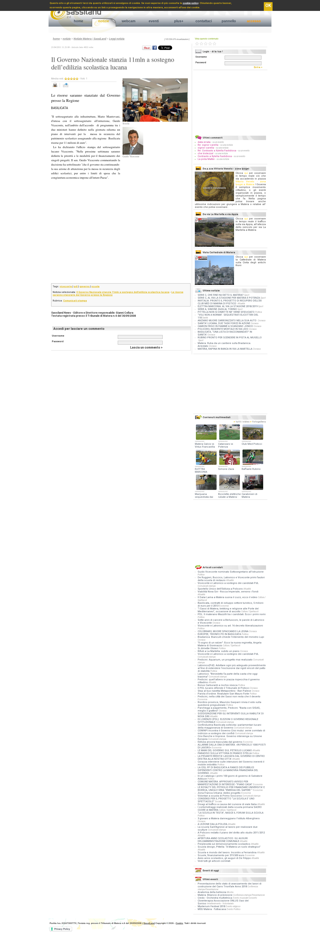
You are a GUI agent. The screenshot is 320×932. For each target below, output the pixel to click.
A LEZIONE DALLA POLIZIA (213, 824)
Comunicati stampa (75, 300)
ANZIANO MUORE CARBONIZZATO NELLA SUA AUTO (227, 320)
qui (246, 173)
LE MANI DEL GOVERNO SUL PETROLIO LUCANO (225, 750)
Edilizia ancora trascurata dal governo (220, 741)
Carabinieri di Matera (249, 495)
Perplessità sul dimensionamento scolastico (224, 844)
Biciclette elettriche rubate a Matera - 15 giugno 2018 (229, 497)
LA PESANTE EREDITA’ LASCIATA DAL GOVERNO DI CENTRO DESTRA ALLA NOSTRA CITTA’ (231, 757)
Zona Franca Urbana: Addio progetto (219, 793)
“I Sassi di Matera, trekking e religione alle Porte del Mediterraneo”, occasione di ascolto (228, 610)
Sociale (218, 801)
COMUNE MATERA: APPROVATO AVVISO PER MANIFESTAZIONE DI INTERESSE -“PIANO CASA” (225, 783)
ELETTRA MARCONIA (201, 470)
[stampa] (56, 87)
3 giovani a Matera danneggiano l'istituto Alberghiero (229, 818)
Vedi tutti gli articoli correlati (214, 861)
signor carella (206, 147)
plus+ (178, 21)
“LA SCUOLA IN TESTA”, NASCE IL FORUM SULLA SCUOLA (230, 812)
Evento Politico (234, 909)
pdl (76, 286)
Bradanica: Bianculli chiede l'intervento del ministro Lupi (231, 637)
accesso (254, 21)
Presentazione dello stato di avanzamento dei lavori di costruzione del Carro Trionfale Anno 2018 (229, 885)
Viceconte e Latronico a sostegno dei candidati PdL (228, 583)
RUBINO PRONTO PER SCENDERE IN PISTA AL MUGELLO (230, 337)
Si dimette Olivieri (208, 648)
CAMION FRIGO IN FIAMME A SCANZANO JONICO (225, 326)
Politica (258, 312)
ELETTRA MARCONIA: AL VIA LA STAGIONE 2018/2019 (228, 306)
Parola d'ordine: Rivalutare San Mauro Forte (224, 693)
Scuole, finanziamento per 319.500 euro (221, 855)
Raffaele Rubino (251, 469)
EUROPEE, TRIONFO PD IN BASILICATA (220, 634)
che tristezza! (205, 153)
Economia (224, 606)
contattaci (203, 21)
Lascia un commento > (146, 347)
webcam (128, 21)
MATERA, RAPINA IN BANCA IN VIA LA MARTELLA (225, 348)
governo (84, 286)
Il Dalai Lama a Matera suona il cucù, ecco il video (228, 597)
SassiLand (149, 923)
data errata (204, 142)
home (78, 21)
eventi (154, 21)
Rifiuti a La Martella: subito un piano (219, 651)
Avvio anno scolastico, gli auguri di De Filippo (224, 858)
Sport (246, 295)
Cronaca (261, 320)
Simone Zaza (226, 469)
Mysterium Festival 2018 (211, 906)
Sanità (205, 317)
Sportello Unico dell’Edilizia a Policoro (220, 588)
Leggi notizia (117, 38)
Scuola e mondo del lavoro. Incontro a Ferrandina (227, 852)
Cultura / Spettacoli (249, 611)
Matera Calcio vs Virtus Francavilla (205, 445)
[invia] (70, 87)
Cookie (179, 923)
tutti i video (241, 421)
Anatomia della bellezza (212, 892)
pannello (229, 21)
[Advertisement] (155, 185)
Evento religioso (233, 906)
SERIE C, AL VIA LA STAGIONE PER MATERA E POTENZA (229, 297)
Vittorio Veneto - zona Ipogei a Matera (251, 183)
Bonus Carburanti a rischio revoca (218, 685)
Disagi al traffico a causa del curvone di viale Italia (227, 804)
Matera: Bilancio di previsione (215, 895)
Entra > (259, 67)
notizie (103, 21)
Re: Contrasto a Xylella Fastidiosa (217, 150)
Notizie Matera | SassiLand (90, 38)
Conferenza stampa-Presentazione (249, 895)
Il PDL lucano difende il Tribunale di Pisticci (224, 688)
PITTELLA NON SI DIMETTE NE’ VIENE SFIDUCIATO (226, 312)
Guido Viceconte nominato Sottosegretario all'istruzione (231, 571)
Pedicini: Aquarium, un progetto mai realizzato (225, 659)
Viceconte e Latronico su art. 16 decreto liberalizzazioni (230, 625)
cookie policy (190, 3)
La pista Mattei (206, 159)
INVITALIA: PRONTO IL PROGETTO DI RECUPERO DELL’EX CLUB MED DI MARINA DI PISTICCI (230, 302)
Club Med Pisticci (252, 444)
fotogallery (258, 421)
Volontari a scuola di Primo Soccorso (220, 795)
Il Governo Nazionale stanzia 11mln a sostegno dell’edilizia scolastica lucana (122, 292)
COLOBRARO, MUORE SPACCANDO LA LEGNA (223, 631)
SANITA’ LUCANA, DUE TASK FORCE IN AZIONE (224, 323)
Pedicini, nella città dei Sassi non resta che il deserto (229, 696)
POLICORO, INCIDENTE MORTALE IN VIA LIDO (223, 329)
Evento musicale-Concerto (245, 898)
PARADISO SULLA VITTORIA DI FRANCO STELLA (225, 753)
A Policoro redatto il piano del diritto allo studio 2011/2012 (231, 832)
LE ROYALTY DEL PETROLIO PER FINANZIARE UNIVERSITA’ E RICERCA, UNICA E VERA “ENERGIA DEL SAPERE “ (231, 789)
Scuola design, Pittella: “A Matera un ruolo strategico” (229, 846)
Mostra (230, 892)
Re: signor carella (208, 145)
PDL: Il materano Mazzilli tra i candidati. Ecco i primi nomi (232, 614)
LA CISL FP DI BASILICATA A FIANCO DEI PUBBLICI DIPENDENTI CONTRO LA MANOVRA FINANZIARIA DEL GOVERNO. (228, 770)
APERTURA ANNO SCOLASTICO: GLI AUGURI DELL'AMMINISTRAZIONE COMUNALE (223, 840)
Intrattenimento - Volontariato (220, 903)
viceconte (66, 286)
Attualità (241, 303)
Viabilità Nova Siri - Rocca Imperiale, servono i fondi (228, 591)
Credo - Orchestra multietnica (215, 897)
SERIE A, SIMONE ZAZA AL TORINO (217, 309)
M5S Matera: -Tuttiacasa (212, 909)
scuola (95, 286)
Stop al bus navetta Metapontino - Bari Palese (225, 690)
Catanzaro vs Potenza (225, 445)
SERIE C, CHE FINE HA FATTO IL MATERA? (221, 295)
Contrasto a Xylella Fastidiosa (215, 156)
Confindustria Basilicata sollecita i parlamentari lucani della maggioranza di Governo (229, 726)
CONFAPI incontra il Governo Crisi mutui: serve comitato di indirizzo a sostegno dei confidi (231, 732)
